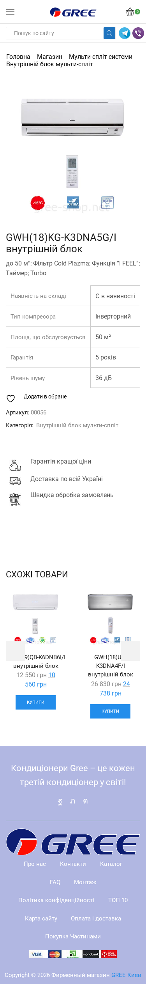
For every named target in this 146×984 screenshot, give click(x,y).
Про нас (35, 863)
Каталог (111, 863)
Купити (35, 702)
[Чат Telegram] (124, 33)
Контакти (73, 863)
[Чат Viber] (138, 33)
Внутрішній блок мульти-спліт (49, 64)
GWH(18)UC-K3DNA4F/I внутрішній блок (110, 666)
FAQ (55, 882)
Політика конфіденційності (56, 900)
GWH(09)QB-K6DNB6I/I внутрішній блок (35, 661)
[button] (15, 153)
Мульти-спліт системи (100, 56)
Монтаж (85, 882)
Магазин (49, 56)
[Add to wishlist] (52, 604)
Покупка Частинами (73, 936)
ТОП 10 (118, 900)
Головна (18, 56)
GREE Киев (126, 975)
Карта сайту (41, 918)
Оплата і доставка (96, 918)
